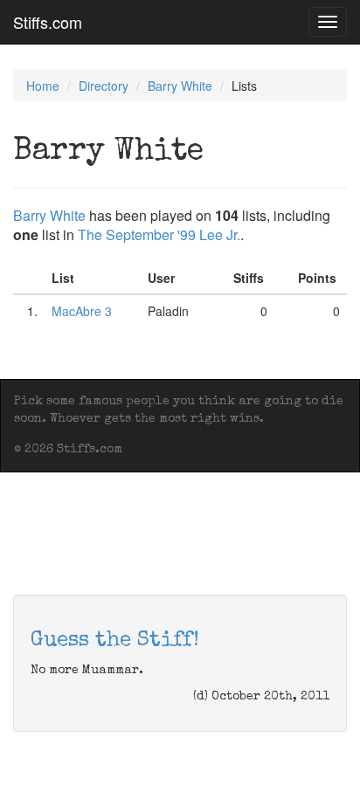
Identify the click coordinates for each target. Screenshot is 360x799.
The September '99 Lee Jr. (159, 234)
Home (42, 85)
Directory (103, 85)
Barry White (180, 85)
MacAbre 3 (82, 311)
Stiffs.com (47, 21)
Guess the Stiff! (115, 640)
